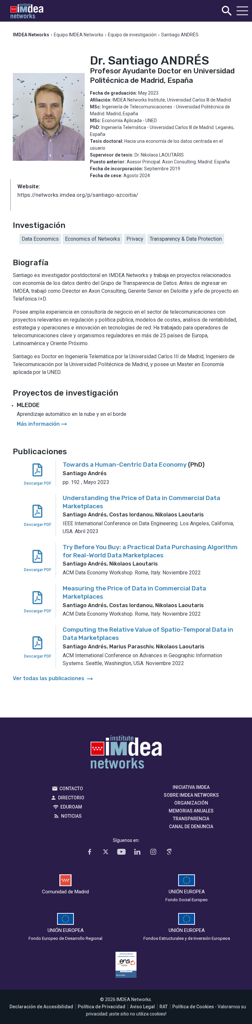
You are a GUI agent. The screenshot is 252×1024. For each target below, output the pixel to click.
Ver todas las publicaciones (53, 678)
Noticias (71, 816)
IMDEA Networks (126, 753)
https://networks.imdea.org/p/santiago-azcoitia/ (77, 195)
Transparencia (191, 818)
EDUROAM (71, 807)
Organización (191, 803)
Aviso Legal (142, 1006)
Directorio (71, 797)
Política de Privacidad (101, 1006)
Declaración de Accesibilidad (41, 1006)
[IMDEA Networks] (26, 11)
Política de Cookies (193, 1006)
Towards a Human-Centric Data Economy (125, 464)
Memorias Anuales (191, 810)
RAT (163, 1006)
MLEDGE (28, 405)
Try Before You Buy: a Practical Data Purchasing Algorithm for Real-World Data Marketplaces (150, 551)
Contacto (71, 788)
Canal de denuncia (191, 826)
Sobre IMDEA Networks (191, 795)
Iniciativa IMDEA (191, 787)
